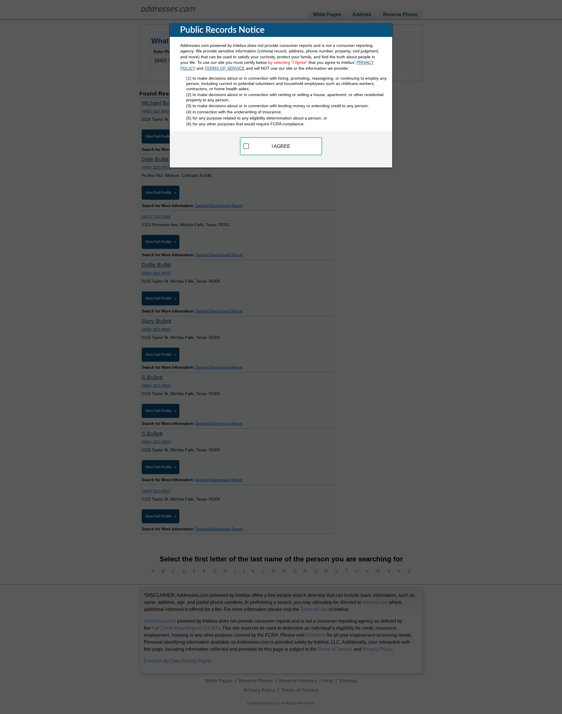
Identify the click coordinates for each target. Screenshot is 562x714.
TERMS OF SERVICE (225, 68)
